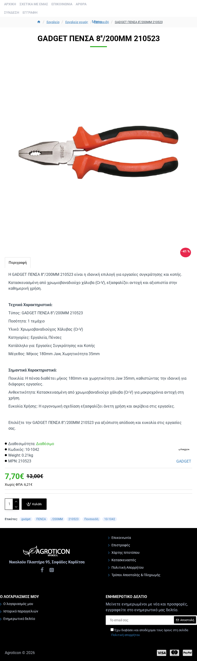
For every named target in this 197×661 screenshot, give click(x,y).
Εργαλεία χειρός (76, 22)
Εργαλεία (53, 22)
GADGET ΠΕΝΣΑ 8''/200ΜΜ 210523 (139, 22)
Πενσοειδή (91, 519)
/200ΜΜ (57, 519)
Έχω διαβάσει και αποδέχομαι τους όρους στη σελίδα (149, 632)
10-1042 (109, 519)
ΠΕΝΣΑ (41, 519)
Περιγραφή (18, 262)
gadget (26, 519)
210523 (73, 519)
